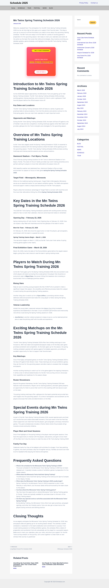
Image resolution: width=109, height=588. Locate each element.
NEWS (45, 8)
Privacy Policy (83, 3)
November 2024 (82, 117)
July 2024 (80, 129)
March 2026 (81, 90)
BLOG (51, 8)
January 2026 (81, 96)
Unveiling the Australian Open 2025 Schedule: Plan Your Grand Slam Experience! (25, 564)
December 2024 (82, 114)
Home (13, 8)
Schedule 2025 (19, 2)
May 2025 (80, 108)
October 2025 (81, 99)
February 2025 (81, 111)
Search (79, 19)
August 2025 (81, 105)
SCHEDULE (21, 8)
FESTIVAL (37, 8)
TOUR (29, 8)
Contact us (94, 3)
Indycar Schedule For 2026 (85, 52)
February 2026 (81, 93)
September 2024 (82, 123)
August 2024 (81, 126)
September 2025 (82, 102)
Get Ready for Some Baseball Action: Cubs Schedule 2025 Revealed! (55, 563)
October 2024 (81, 120)
